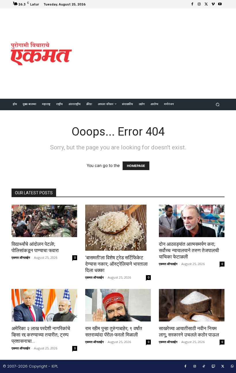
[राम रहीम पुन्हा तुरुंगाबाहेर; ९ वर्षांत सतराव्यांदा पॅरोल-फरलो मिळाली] (118, 305)
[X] (206, 4)
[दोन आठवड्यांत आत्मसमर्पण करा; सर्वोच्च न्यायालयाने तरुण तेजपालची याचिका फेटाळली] (191, 221)
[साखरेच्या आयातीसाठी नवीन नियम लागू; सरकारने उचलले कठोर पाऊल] (191, 305)
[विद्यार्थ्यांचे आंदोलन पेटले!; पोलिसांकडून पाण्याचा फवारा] (44, 221)
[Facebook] (192, 4)
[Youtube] (219, 4)
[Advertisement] (157, 53)
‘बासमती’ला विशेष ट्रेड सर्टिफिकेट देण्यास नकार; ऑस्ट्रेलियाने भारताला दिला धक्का (116, 264)
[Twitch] (214, 367)
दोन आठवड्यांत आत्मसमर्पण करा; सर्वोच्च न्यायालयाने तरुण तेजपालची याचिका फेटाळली (189, 250)
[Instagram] (199, 4)
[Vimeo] (213, 4)
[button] (217, 104)
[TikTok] (204, 367)
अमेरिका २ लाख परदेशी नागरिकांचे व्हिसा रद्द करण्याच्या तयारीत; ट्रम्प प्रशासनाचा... (41, 335)
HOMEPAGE (136, 166)
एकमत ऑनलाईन (21, 257)
